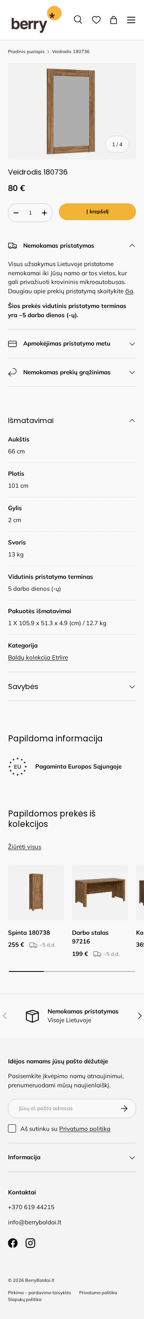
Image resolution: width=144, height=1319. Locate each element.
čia (129, 291)
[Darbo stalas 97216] (100, 892)
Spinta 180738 (29, 932)
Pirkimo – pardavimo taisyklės (39, 1292)
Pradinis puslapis (26, 52)
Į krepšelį (97, 211)
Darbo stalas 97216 (90, 937)
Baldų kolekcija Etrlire (38, 657)
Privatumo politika (84, 1128)
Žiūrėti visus (24, 846)
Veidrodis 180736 (71, 52)
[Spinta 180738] (36, 892)
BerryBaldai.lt (39, 1280)
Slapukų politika (25, 1299)
